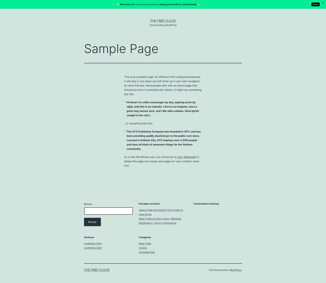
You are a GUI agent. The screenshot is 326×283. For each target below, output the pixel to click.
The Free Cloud (163, 21)
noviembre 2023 (93, 248)
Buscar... (88, 204)
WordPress (235, 270)
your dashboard (186, 157)
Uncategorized (147, 252)
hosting (143, 248)
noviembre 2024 (93, 243)
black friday (145, 243)
